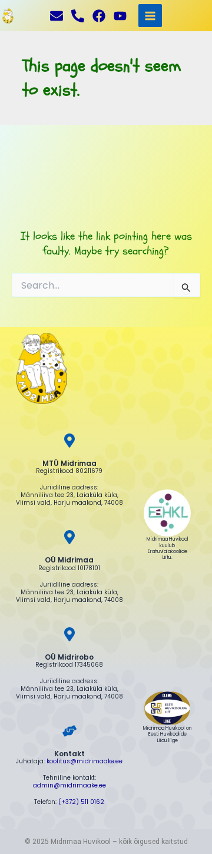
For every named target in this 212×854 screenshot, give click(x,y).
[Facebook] (98, 15)
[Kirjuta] (56, 15)
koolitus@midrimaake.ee (84, 761)
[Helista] (77, 15)
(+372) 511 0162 (81, 801)
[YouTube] (120, 15)
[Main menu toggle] (149, 15)
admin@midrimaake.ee (69, 785)
